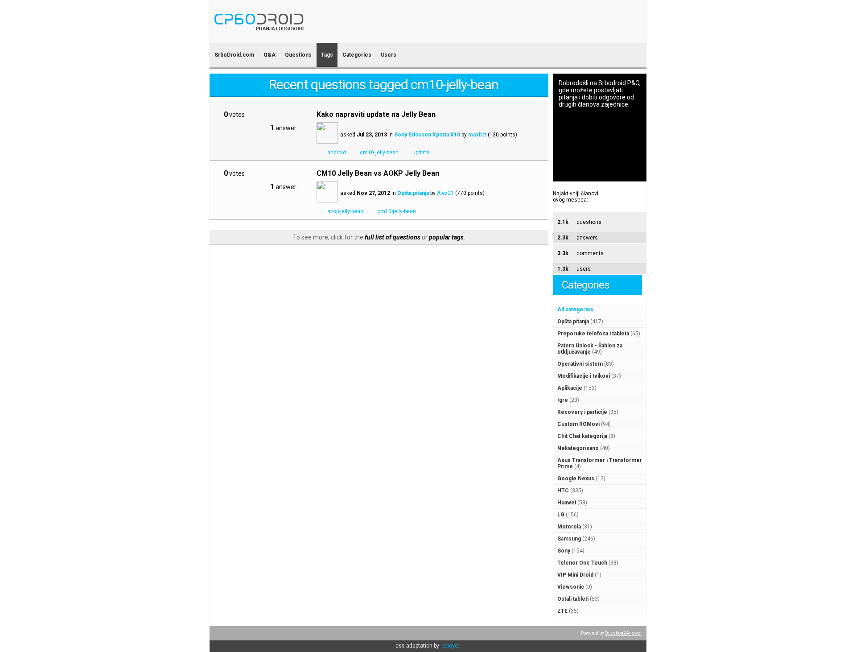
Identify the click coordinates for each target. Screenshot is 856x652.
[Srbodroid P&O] (311, 37)
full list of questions (392, 237)
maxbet (477, 135)
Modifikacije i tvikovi (583, 376)
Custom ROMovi (578, 424)
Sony (563, 551)
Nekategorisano (578, 448)
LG (560, 515)
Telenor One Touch (582, 563)
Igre (562, 400)
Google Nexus (575, 478)
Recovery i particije (582, 412)
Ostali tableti (572, 599)
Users (388, 55)
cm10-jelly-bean (379, 152)
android (336, 152)
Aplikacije (569, 388)
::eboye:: (450, 646)
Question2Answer (623, 633)
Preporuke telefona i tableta (593, 333)
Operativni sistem (580, 364)
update (420, 152)
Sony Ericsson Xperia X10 (427, 135)
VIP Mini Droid (575, 575)
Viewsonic (570, 587)
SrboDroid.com (234, 55)
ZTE (562, 611)
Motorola (569, 527)
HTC (563, 490)
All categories (575, 309)
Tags (327, 55)
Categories (356, 55)
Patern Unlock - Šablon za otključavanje (589, 349)
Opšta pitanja (573, 321)
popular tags (446, 237)
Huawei (566, 502)
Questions (298, 55)
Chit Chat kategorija (582, 436)
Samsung (569, 539)
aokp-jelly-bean (345, 211)
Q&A (269, 55)
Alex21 (445, 193)
